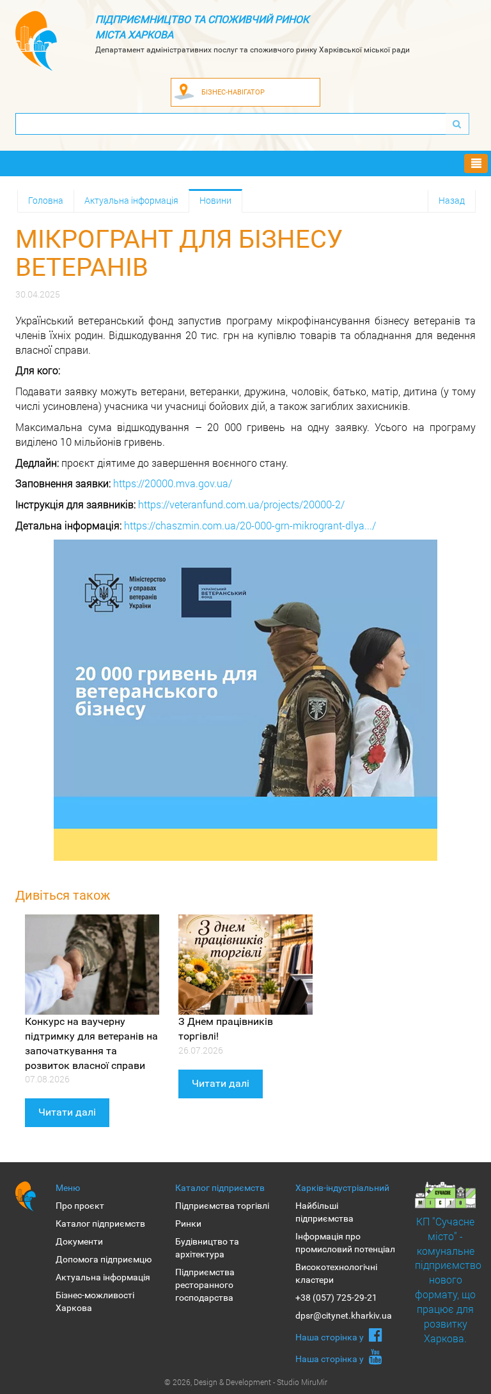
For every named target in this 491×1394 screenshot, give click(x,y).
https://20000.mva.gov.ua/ (172, 483)
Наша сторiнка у (330, 1337)
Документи (79, 1241)
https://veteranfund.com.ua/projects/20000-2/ (241, 504)
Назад (452, 200)
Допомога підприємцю (104, 1259)
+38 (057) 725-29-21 (336, 1297)
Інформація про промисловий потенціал (345, 1242)
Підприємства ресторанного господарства (205, 1285)
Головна (45, 200)
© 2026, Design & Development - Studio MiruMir (245, 1382)
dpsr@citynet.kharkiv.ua (343, 1315)
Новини (215, 200)
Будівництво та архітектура (207, 1247)
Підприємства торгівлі (222, 1206)
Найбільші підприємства (324, 1212)
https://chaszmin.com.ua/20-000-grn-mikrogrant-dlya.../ (250, 525)
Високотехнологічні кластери (336, 1273)
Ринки (188, 1223)
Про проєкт (80, 1206)
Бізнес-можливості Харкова (95, 1301)
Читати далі (67, 1112)
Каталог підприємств (100, 1223)
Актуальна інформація (131, 200)
